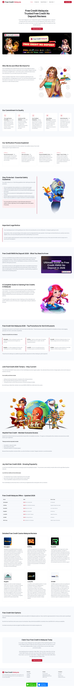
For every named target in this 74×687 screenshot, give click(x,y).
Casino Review (43, 2)
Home (31, 2)
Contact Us (36, 2)
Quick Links (51, 2)
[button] (44, 2)
